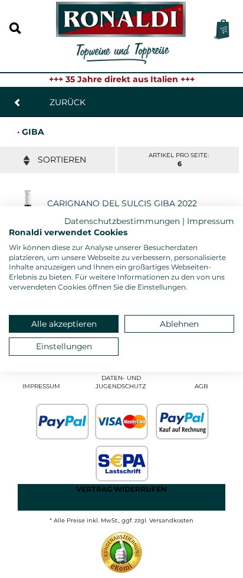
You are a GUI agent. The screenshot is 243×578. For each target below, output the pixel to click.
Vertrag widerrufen (121, 489)
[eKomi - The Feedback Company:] (121, 552)
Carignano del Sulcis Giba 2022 (122, 203)
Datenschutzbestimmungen (122, 221)
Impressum (41, 386)
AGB (201, 386)
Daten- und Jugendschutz (121, 382)
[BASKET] (220, 30)
